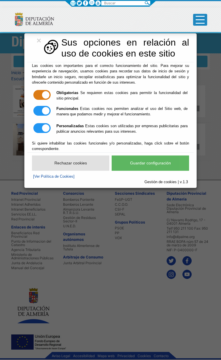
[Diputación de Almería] (32, 19)
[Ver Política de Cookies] (54, 176)
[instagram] (92, 2)
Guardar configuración (150, 163)
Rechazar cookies (70, 163)
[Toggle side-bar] (200, 20)
